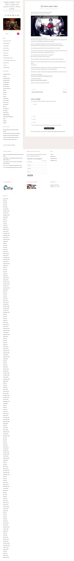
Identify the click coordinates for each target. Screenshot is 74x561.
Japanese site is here (54, 184)
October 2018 (5, 377)
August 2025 (5, 217)
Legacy (4, 96)
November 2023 (6, 259)
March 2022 (5, 300)
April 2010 (5, 535)
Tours (4, 118)
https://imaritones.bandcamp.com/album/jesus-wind (41, 76)
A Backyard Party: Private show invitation (11, 133)
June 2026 (5, 202)
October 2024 (6, 237)
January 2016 (5, 429)
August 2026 (5, 198)
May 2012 (5, 496)
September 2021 (6, 312)
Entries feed (52, 156)
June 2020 (5, 340)
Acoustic (5, 76)
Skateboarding (6, 114)
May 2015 (5, 441)
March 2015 (5, 445)
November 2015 (6, 431)
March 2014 (5, 466)
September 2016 (6, 421)
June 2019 (5, 362)
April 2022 (5, 298)
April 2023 (5, 273)
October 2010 (5, 529)
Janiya (4, 154)
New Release (5, 104)
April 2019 (5, 364)
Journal (4, 94)
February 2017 (6, 413)
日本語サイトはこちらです (55, 186)
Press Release (6, 108)
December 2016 (6, 417)
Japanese (5, 92)
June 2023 (5, 269)
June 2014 (5, 464)
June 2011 (5, 514)
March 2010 (5, 537)
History (4, 90)
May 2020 (5, 342)
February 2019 (6, 368)
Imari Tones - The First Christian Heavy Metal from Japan (11, 6)
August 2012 (5, 490)
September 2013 (6, 474)
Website (4, 122)
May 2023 (5, 271)
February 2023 (6, 277)
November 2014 (6, 454)
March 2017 (5, 411)
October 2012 (5, 488)
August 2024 (5, 241)
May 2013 (5, 480)
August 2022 (5, 289)
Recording (5, 110)
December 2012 (6, 486)
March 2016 (5, 427)
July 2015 (5, 437)
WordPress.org (53, 160)
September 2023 (6, 263)
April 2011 (5, 518)
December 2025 (6, 210)
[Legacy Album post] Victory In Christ (14, 167)
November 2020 (6, 330)
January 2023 (5, 279)
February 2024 (6, 253)
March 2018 (5, 389)
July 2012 (5, 492)
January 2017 (5, 415)
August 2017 (5, 403)
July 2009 (5, 551)
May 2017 (5, 407)
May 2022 (5, 296)
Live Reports (5, 98)
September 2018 (6, 379)
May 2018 (5, 385)
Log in (51, 154)
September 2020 (6, 334)
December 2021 (6, 306)
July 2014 (5, 462)
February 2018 (6, 391)
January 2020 (6, 348)
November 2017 (6, 397)
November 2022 (6, 283)
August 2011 (5, 510)
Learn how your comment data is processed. (56, 131)
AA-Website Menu (6, 74)
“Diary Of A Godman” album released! (10, 137)
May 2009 (5, 553)
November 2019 (6, 352)
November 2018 (6, 375)
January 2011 (5, 524)
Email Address (30, 161)
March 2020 (5, 346)
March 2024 (5, 251)
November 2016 (6, 419)
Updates (4, 120)
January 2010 (5, 541)
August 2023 (5, 265)
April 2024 (5, 249)
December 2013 (6, 470)
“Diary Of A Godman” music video (10, 139)
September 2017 (6, 401)
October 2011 (5, 508)
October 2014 (5, 456)
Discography (5, 84)
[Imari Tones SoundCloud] (15, 15)
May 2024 (5, 247)
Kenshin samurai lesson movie (15, 165)
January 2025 (5, 231)
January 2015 (5, 450)
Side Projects (5, 112)
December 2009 (6, 543)
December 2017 (6, 395)
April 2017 (5, 409)
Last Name (29, 168)
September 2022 (6, 287)
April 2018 (5, 387)
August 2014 (5, 460)
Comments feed (53, 158)
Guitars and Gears (6, 88)
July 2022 (5, 292)
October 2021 (5, 310)
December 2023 (6, 257)
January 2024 (5, 255)
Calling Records (6, 80)
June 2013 (5, 478)
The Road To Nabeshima (8, 116)
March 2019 (5, 366)
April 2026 (5, 206)
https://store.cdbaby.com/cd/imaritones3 (39, 80)
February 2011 (6, 522)
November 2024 (6, 235)
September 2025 (6, 215)
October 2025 (5, 213)
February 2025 (6, 229)
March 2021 (5, 322)
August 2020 (5, 336)
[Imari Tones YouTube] (10, 15)
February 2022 (6, 302)
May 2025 (5, 223)
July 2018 (5, 383)
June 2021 (5, 316)
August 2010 (5, 531)
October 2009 (6, 547)
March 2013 (5, 482)
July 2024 (5, 243)
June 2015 (5, 439)
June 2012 (5, 494)
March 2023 (5, 275)
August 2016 (5, 423)
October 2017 (5, 399)
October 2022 (5, 285)
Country (28, 171)
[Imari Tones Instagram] (13, 15)
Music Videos (6, 102)
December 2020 (6, 328)
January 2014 (5, 468)
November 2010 (6, 526)
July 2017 (5, 405)
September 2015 (6, 435)
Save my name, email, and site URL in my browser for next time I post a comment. (47, 125)
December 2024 (6, 233)
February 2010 (6, 539)
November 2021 (6, 308)
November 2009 (6, 545)
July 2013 (5, 476)
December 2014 (6, 452)
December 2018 (6, 373)
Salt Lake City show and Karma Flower (11, 135)
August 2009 (5, 549)
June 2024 (5, 245)
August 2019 (5, 358)
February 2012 (6, 502)
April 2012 (5, 498)
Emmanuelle (5, 158)
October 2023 (5, 261)
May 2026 (5, 204)
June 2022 (5, 294)
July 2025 (5, 219)
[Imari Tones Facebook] (8, 15)
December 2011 (6, 506)
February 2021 (6, 324)
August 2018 (5, 381)
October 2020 (6, 332)
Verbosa (8, 145)
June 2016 (5, 425)
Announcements (6, 78)
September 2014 (6, 458)
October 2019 (5, 354)
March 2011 (5, 520)
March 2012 (5, 500)
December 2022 (6, 281)
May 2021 (5, 318)
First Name (29, 165)
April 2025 (5, 225)
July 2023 (5, 267)
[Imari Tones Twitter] (5, 15)
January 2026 (5, 208)
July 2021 (5, 314)
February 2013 (6, 484)
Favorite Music (6, 86)
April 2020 (5, 344)
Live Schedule (6, 100)
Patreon (4, 106)
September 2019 (6, 356)
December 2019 (6, 350)
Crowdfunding (6, 82)
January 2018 (5, 393)
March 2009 (5, 555)
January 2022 (5, 304)
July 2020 (5, 338)
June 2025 (5, 221)
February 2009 (6, 557)
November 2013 (6, 472)
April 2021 (5, 320)
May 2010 (5, 533)
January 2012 (5, 504)
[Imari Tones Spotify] (18, 15)
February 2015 (6, 447)
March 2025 (5, 227)
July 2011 (4, 512)
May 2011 (5, 516)
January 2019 (5, 371)
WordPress (13, 145)
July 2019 (5, 360)
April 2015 (5, 443)
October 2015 (5, 433)
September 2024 (6, 239)
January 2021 (5, 326)
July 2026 (5, 200)
